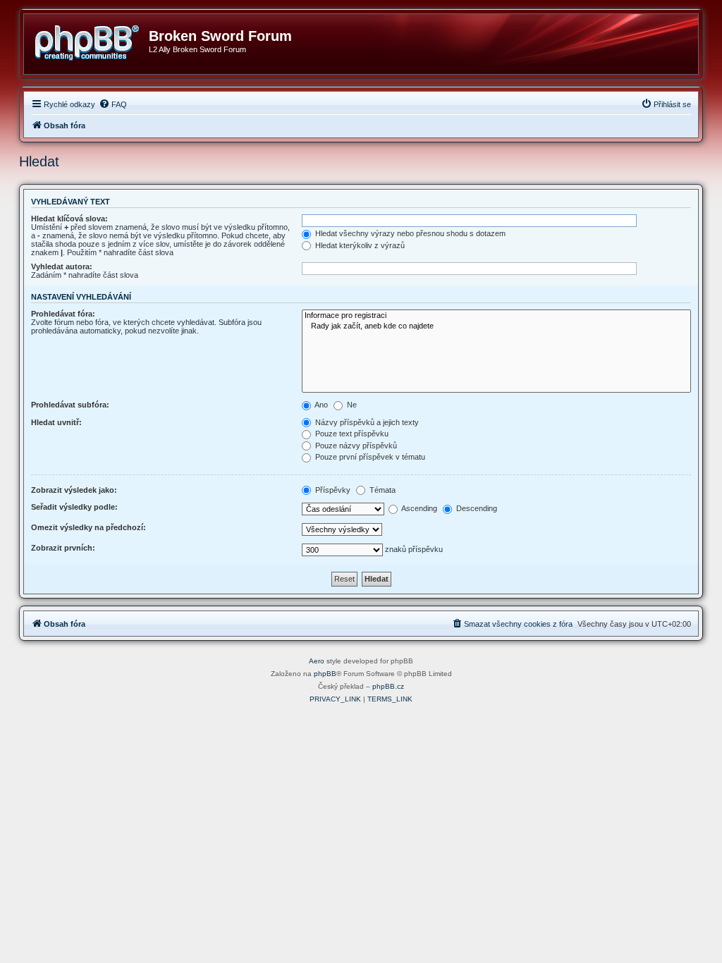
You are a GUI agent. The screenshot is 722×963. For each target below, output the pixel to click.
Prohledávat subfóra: (70, 404)
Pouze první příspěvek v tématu (369, 457)
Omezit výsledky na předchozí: (88, 527)
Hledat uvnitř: (56, 422)
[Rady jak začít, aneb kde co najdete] (496, 326)
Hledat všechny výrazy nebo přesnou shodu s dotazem (409, 233)
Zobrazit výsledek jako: (74, 490)
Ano (320, 404)
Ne (351, 404)
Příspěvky (331, 490)
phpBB (325, 673)
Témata (381, 490)
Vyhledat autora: (61, 266)
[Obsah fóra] (92, 40)
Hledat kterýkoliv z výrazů (359, 245)
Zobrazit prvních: (63, 548)
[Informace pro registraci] (496, 316)
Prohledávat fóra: (63, 313)
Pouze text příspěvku (350, 433)
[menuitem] (113, 104)
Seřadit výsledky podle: (74, 507)
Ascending (418, 508)
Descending (475, 508)
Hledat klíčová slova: (69, 218)
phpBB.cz (388, 686)
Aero (316, 661)
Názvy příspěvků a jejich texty (366, 422)
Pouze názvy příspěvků (355, 445)
